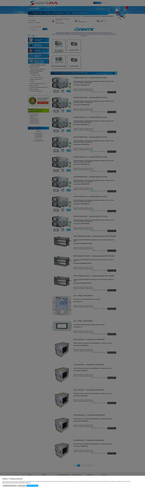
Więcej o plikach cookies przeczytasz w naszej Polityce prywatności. (16, 482)
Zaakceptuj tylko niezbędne (9, 485)
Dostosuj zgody (21, 485)
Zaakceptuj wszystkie (32, 485)
